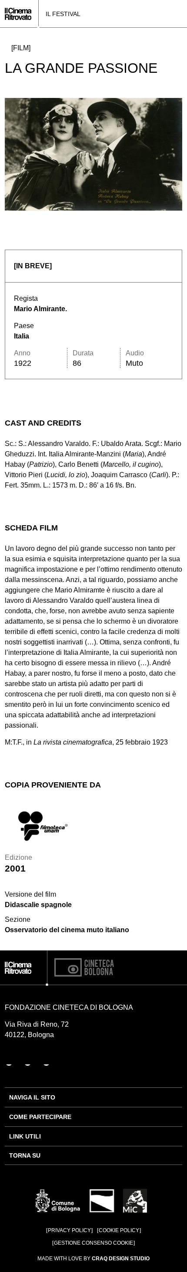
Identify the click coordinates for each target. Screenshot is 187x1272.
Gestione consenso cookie (93, 1243)
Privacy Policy (69, 1230)
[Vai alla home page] (18, 14)
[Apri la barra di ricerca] (166, 14)
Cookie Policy (119, 1230)
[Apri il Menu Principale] (179, 14)
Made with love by (93, 1258)
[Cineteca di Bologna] (84, 967)
